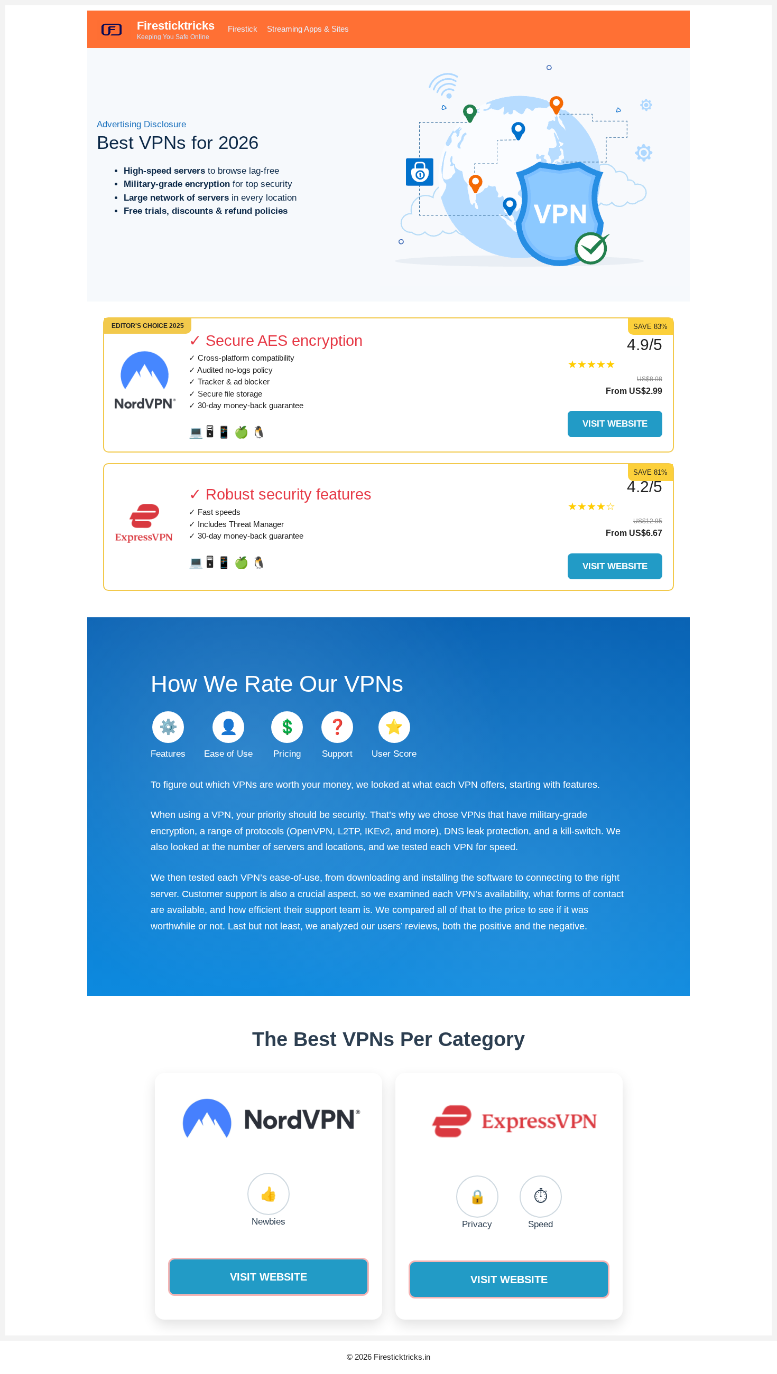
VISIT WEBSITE (268, 1277)
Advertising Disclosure (141, 124)
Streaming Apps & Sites (308, 28)
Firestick (242, 28)
